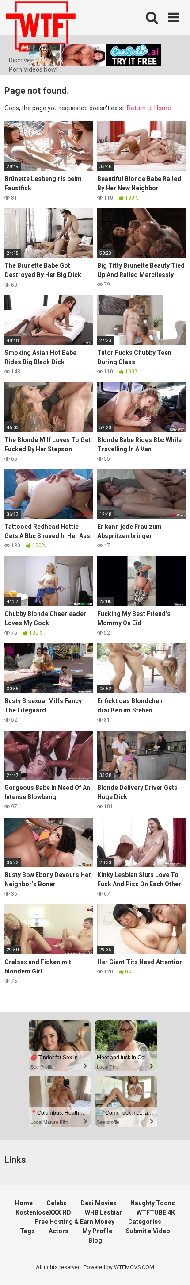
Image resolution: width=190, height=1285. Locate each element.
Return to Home (149, 108)
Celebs (56, 1203)
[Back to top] (174, 1267)
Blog (95, 1240)
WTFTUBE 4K (156, 1212)
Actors (58, 1231)
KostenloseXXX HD (43, 1212)
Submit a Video (148, 1231)
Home (24, 1203)
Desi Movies (98, 1203)
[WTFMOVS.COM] (40, 28)
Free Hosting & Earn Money (74, 1221)
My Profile (97, 1231)
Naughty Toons (152, 1203)
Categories (144, 1221)
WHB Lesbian (104, 1212)
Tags (27, 1231)
